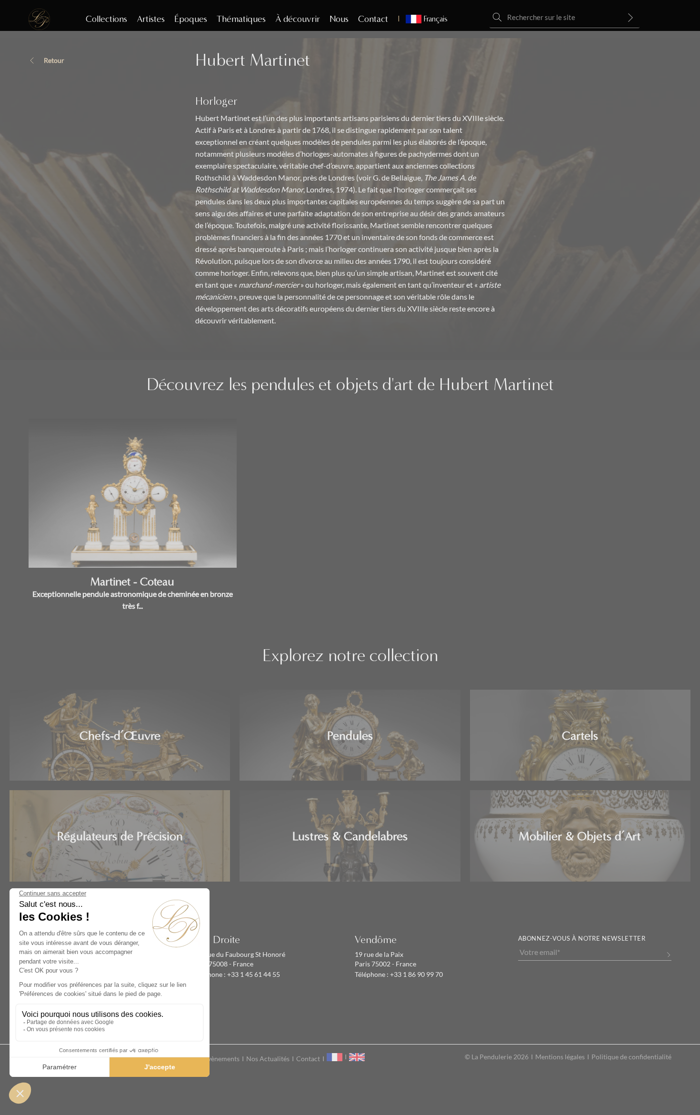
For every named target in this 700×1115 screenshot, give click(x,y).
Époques (190, 19)
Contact (373, 19)
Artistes (151, 19)
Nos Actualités (268, 1059)
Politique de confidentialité (631, 1057)
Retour (54, 60)
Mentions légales (560, 1057)
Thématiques (241, 19)
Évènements (222, 1059)
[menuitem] (423, 19)
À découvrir (297, 19)
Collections (106, 19)
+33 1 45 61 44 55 (253, 974)
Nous (339, 19)
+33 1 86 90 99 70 (416, 974)
